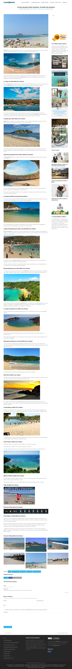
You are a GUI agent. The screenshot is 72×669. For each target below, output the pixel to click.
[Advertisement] (60, 25)
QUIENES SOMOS (7, 651)
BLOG (5, 638)
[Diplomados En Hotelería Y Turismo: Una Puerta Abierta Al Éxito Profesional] (60, 157)
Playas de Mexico (34, 9)
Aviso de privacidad (41, 667)
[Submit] (67, 15)
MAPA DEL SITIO (7, 655)
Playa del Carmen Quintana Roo (52, 664)
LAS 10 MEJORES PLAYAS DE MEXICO (11, 642)
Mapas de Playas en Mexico (32, 667)
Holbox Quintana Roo (45, 666)
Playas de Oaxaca (41, 9)
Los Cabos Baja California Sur (19, 664)
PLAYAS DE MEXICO (7, 640)
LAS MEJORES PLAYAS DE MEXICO (10, 647)
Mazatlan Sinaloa (28, 666)
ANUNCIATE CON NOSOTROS (9, 649)
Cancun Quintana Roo (34, 664)
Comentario (6, 612)
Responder (66, 592)
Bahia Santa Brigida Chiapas (62, 633)
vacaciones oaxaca (36, 571)
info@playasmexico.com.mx (9, 658)
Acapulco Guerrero (62, 664)
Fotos (51, 666)
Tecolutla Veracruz (8, 633)
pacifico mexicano (15, 571)
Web (4, 605)
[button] (6, 578)
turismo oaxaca (29, 571)
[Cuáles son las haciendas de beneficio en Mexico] (60, 173)
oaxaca (9, 571)
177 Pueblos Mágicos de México (59, 216)
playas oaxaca (22, 571)
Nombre (5, 600)
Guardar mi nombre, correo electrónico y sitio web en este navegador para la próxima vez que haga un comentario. (26, 609)
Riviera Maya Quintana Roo (36, 666)
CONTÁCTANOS (7, 653)
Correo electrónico (40, 600)
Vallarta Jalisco (27, 664)
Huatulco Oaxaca (11, 666)
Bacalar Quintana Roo (43, 664)
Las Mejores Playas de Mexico (9, 644)
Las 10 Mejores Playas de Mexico (59, 43)
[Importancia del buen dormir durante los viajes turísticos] (60, 190)
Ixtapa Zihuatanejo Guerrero (19, 666)
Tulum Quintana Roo (10, 664)
